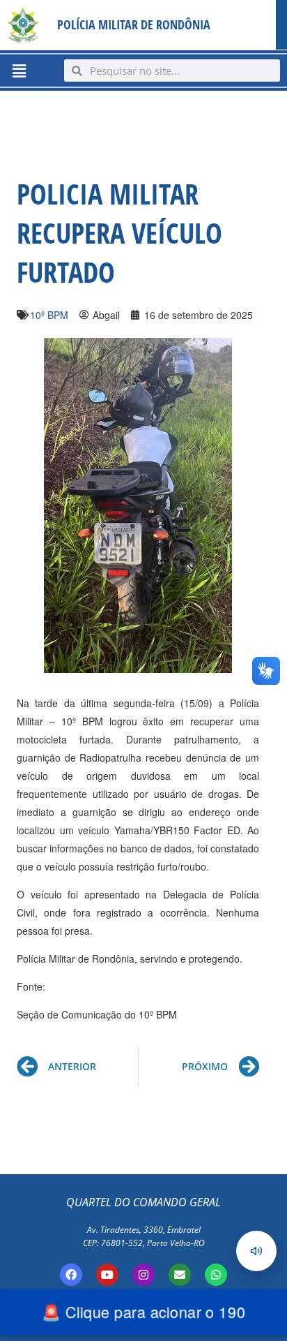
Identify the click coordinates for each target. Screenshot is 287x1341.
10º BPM (49, 315)
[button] (19, 70)
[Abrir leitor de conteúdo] (256, 1251)
